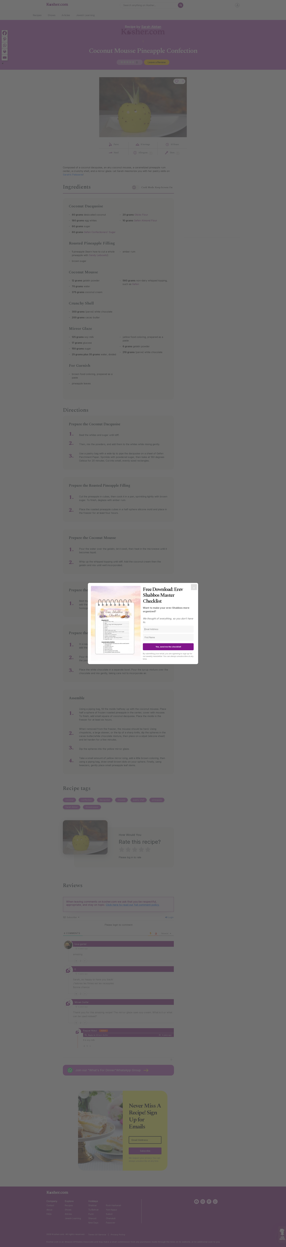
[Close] (194, 587)
